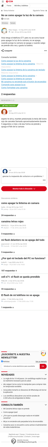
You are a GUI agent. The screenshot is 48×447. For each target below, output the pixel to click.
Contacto (28, 436)
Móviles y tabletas (21, 6)
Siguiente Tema (38, 11)
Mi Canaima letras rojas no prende (16, 409)
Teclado (12, 23)
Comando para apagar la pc (13, 84)
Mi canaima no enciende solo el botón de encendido (23, 82)
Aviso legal (36, 436)
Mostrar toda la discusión (23, 189)
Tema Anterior (9, 11)
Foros (9, 6)
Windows (5, 23)
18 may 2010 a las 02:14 (17, 113)
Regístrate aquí (14, 434)
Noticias (6, 362)
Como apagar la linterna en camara (16, 79)
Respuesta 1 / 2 (7, 100)
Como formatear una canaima (14, 87)
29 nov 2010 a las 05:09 (23, 32)
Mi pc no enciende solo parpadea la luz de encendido (23, 421)
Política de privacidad (16, 436)
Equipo (22, 434)
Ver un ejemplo (41, 362)
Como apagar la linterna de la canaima (18, 76)
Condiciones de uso (32, 434)
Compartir (8, 51)
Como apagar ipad (10, 412)
